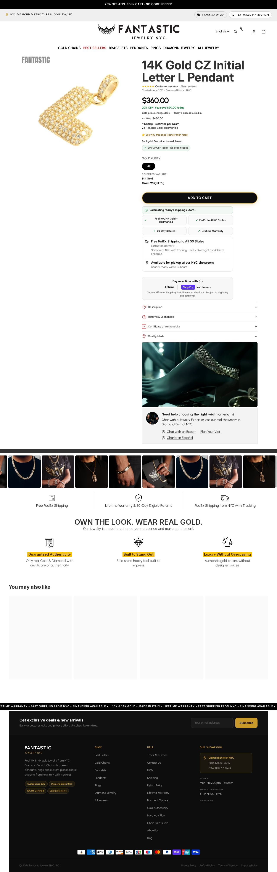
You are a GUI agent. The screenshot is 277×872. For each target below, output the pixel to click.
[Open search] (235, 31)
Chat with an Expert (181, 432)
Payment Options (157, 800)
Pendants (100, 777)
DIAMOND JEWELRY (179, 48)
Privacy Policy (188, 865)
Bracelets (100, 770)
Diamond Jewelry (105, 792)
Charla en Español (180, 438)
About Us (153, 830)
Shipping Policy (249, 865)
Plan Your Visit (210, 432)
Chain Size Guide (157, 823)
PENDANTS (139, 48)
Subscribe (246, 723)
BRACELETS (118, 48)
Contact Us (154, 762)
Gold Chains (102, 762)
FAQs (150, 770)
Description (155, 307)
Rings (98, 785)
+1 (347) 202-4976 (211, 793)
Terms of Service (228, 865)
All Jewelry (101, 800)
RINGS (156, 48)
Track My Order (157, 755)
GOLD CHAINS (69, 48)
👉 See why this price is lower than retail (165, 134)
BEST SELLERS (94, 48)
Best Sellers (102, 755)
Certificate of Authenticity (164, 326)
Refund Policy (207, 865)
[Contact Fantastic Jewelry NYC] (244, 31)
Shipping (152, 777)
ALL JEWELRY (208, 48)
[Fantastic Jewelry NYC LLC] (138, 31)
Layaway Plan (156, 815)
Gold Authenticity (157, 807)
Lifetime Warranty (158, 792)
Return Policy (155, 785)
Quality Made (156, 336)
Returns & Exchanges (161, 316)
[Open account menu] (254, 31)
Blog (149, 838)
